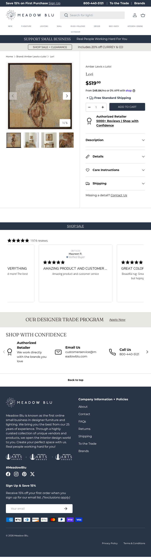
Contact (84, 414)
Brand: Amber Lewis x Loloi (31, 56)
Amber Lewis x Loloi (98, 66)
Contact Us (119, 195)
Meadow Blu (21, 535)
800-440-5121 (93, 3)
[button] (143, 15)
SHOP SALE (75, 226)
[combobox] (92, 15)
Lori (52, 56)
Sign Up (54, 3)
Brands (139, 3)
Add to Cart (127, 106)
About (83, 406)
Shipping (85, 436)
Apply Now (117, 319)
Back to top (75, 380)
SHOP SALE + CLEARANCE (50, 47)
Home (9, 56)
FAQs (82, 421)
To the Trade (119, 3)
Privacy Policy (110, 543)
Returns (84, 429)
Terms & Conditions (134, 543)
